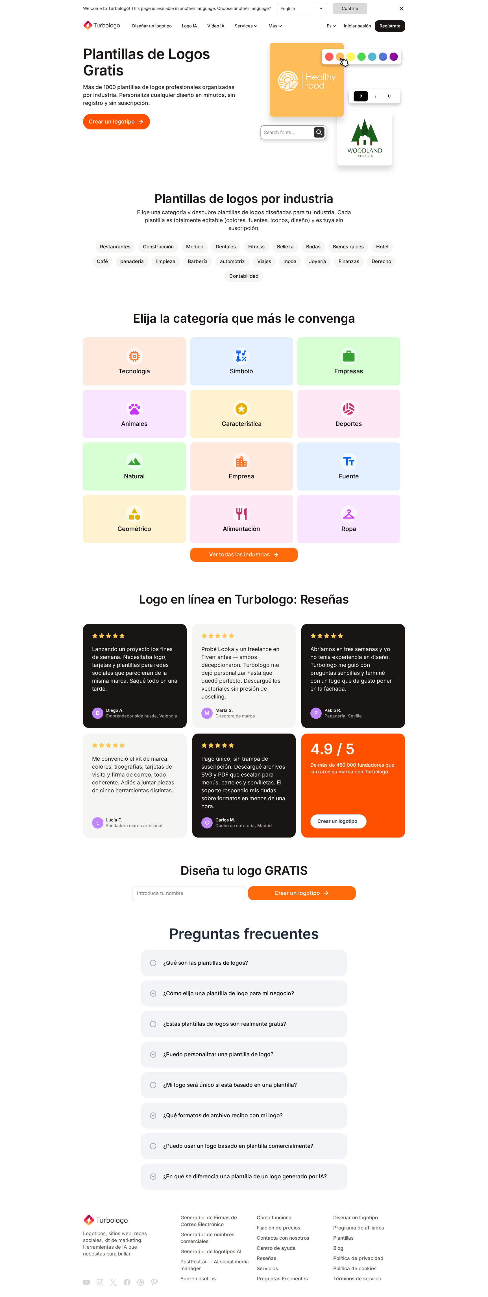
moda (290, 261)
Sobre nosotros (198, 1278)
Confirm (350, 8)
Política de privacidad (358, 1258)
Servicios (267, 1268)
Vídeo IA (216, 26)
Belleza (285, 247)
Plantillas (343, 1238)
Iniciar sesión (357, 26)
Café (102, 261)
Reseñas (266, 1258)
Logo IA (189, 26)
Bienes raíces (348, 247)
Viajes (264, 261)
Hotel (382, 247)
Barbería (198, 261)
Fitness (256, 247)
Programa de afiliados (358, 1228)
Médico (194, 247)
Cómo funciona (274, 1217)
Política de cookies (354, 1268)
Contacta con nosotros (283, 1238)
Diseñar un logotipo (152, 26)
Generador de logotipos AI (210, 1251)
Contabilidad (244, 276)
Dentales (226, 247)
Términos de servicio (357, 1278)
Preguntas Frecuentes (282, 1278)
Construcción (158, 247)
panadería (132, 261)
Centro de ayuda (276, 1248)
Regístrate (390, 26)
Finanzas (349, 261)
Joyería (317, 261)
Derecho (381, 261)
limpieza (165, 261)
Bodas (313, 247)
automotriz (232, 261)
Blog (338, 1248)
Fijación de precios (278, 1228)
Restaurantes (115, 247)
